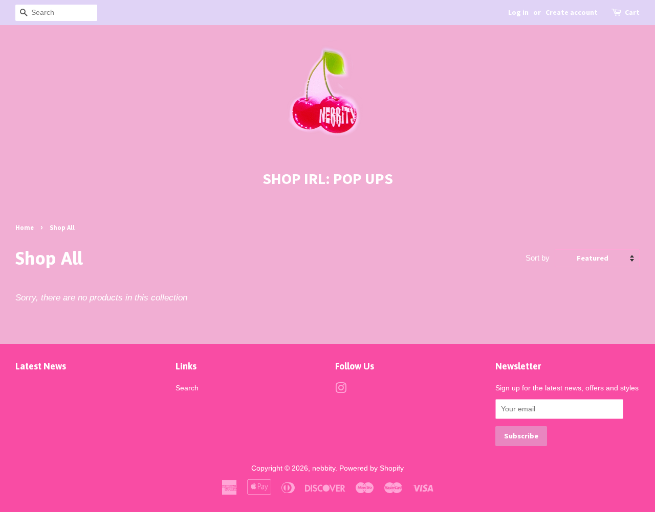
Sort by (538, 257)
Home (24, 227)
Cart (632, 12)
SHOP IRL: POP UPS (328, 178)
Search (187, 388)
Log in (518, 12)
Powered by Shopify (371, 468)
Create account (571, 12)
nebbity (323, 468)
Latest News (40, 366)
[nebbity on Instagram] (340, 390)
